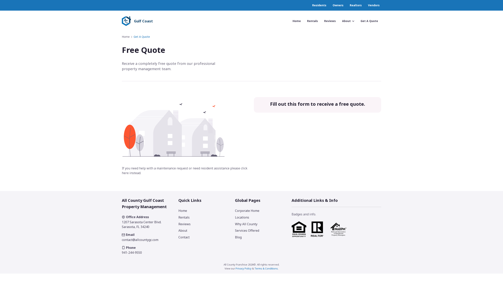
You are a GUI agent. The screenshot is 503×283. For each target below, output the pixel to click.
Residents (319, 5)
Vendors (374, 5)
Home (126, 37)
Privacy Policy (244, 268)
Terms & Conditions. (266, 268)
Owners (338, 5)
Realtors (356, 5)
